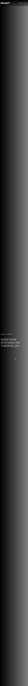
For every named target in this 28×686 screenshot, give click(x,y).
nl (22, 3)
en (24, 3)
